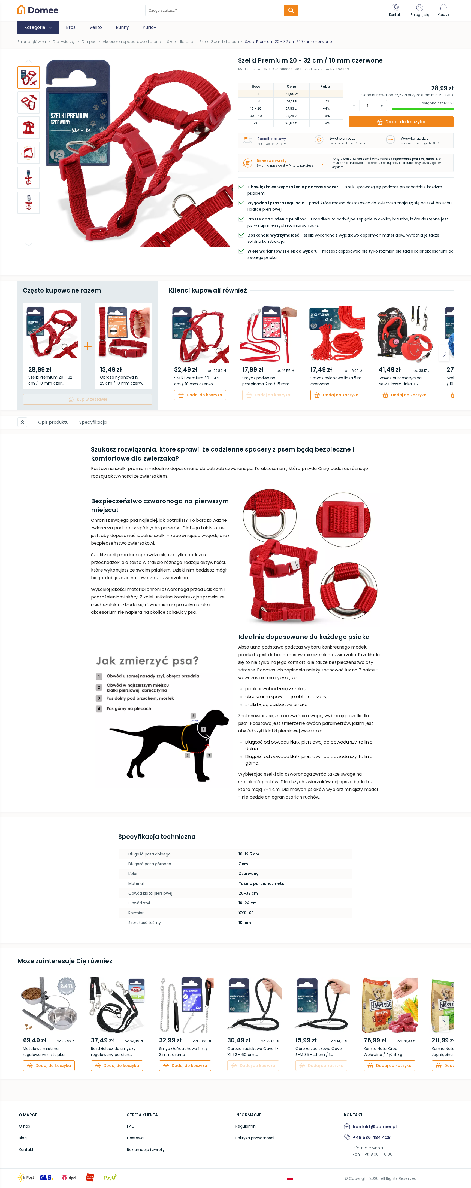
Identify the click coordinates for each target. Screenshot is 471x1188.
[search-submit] (291, 10)
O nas (24, 1126)
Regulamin (245, 1126)
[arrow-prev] (178, 353)
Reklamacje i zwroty (146, 1149)
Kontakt (26, 1149)
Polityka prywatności (254, 1138)
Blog (23, 1138)
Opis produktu (53, 422)
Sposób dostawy (272, 138)
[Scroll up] (22, 422)
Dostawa (135, 1138)
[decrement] (381, 105)
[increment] (354, 105)
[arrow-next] (444, 353)
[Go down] (28, 245)
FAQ (131, 1126)
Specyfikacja (93, 422)
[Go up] (28, 61)
